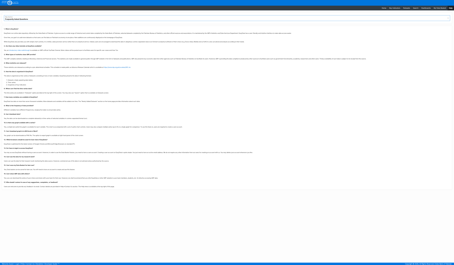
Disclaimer (39, 264)
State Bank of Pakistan (443, 264)
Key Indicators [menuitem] (394, 8)
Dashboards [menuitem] (426, 8)
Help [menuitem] (451, 8)
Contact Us (30, 264)
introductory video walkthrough (19, 50)
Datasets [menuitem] (406, 8)
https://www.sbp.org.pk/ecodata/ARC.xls (117, 67)
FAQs (23, 264)
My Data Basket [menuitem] (440, 8)
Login (17, 264)
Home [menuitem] (384, 8)
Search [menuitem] (415, 8)
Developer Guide (52, 264)
